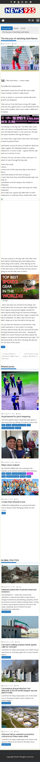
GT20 (3, 347)
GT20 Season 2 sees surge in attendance (30, 355)
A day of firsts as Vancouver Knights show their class (10, 356)
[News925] (3, 20)
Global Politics (6, 612)
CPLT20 (8, 425)
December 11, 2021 (9, 414)
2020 (3, 425)
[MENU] (37, 20)
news (15, 44)
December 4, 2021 (8, 462)
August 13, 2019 (8, 499)
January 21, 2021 (8, 686)
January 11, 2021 (8, 731)
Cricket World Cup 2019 (18, 425)
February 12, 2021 (8, 642)
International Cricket (8, 428)
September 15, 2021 (9, 587)
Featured (29, 473)
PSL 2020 (18, 428)
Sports (29, 476)
